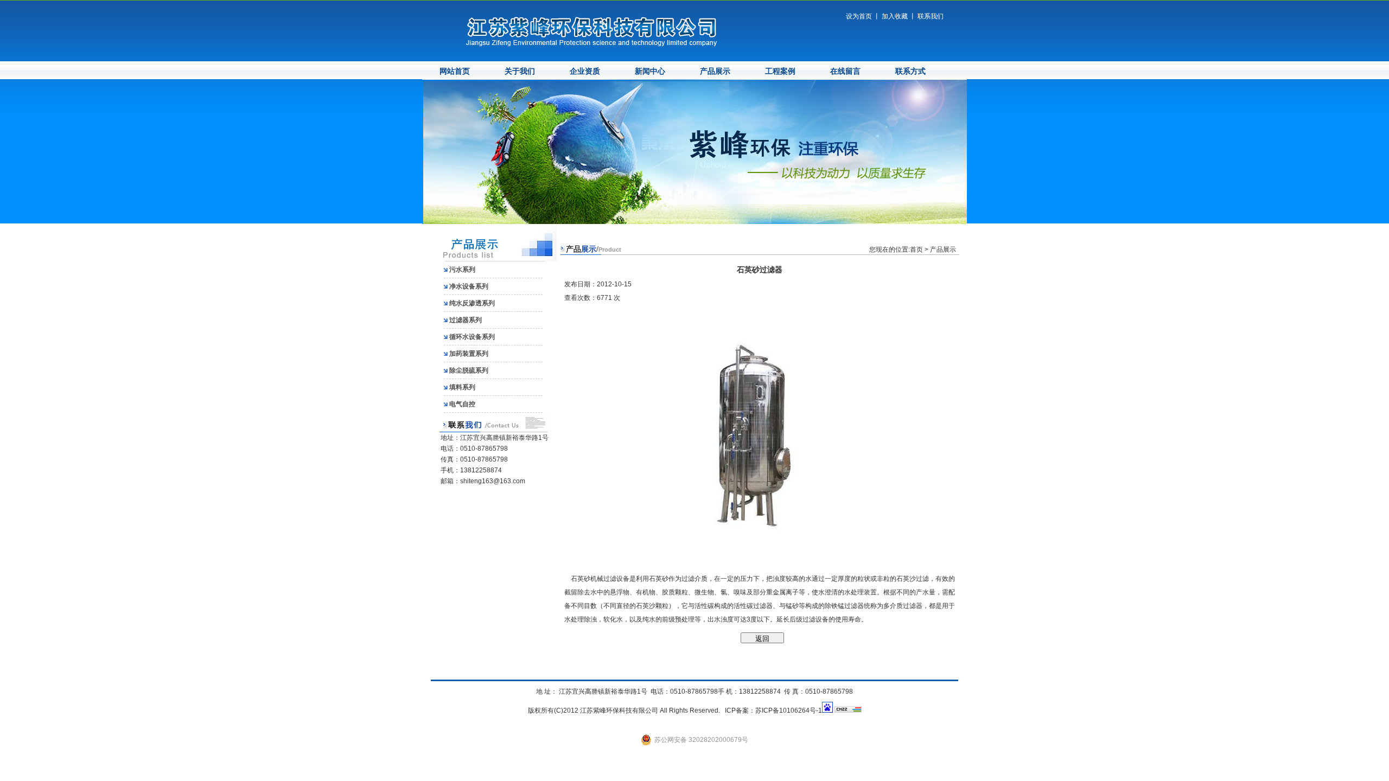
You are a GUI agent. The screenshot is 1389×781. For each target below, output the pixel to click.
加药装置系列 (468, 353)
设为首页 (859, 16)
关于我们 (520, 71)
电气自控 (462, 404)
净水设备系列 (468, 286)
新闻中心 (650, 71)
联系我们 (930, 16)
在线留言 (845, 71)
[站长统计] (848, 710)
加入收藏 (895, 16)
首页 (916, 249)
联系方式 (910, 71)
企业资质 (585, 71)
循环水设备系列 (472, 337)
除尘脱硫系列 (468, 370)
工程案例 (780, 71)
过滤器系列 (465, 320)
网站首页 (454, 71)
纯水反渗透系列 (472, 303)
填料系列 (462, 387)
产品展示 (715, 71)
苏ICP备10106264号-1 (788, 710)
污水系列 (462, 269)
